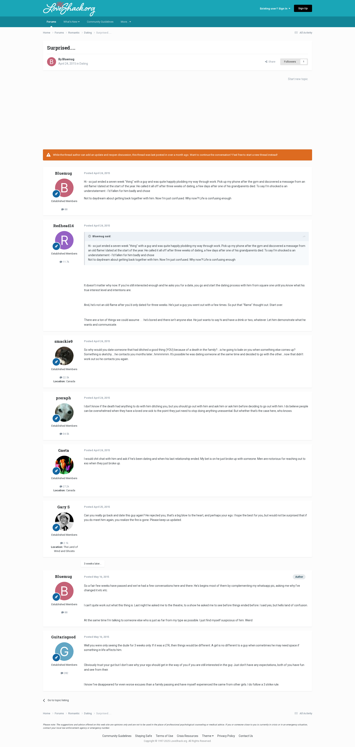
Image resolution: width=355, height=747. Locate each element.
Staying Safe (143, 736)
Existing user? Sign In (274, 8)
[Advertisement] (177, 116)
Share (271, 61)
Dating (84, 63)
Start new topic (298, 79)
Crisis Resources (187, 736)
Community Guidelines (100, 21)
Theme (207, 736)
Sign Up (303, 8)
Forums (51, 21)
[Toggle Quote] (90, 236)
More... (125, 21)
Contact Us (246, 736)
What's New (70, 21)
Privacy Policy (226, 736)
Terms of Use (164, 736)
